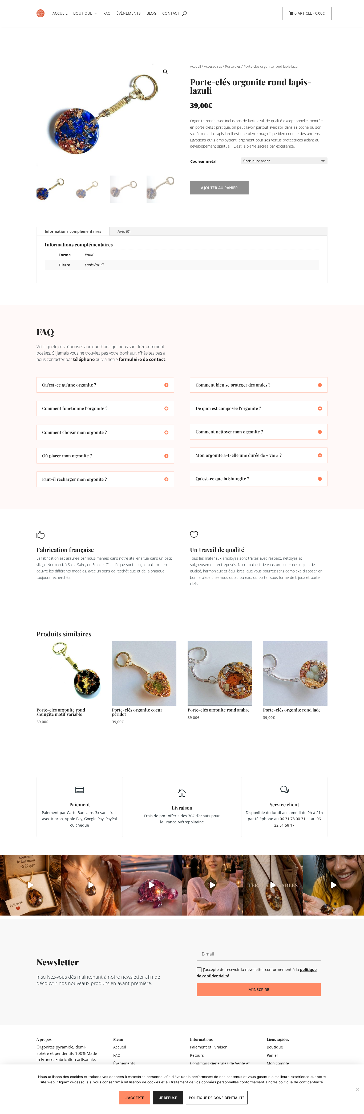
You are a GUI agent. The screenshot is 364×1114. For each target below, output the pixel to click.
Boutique (82, 13)
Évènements (128, 13)
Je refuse (168, 1098)
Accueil (59, 13)
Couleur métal (203, 161)
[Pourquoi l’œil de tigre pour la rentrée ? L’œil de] (91, 885)
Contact (170, 13)
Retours (197, 1055)
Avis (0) (124, 231)
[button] (165, 72)
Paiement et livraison (209, 1047)
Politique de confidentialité (217, 1098)
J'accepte (135, 1098)
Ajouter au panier (219, 187)
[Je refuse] (357, 1089)
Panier (272, 1055)
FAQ (107, 13)
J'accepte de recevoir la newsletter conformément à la (257, 972)
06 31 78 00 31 (292, 818)
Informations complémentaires (73, 231)
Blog (151, 13)
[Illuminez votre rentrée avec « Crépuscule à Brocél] (212, 885)
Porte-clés (233, 66)
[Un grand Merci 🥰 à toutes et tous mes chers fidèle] (30, 885)
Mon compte (278, 1063)
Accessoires (213, 66)
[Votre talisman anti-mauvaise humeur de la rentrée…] (333, 885)
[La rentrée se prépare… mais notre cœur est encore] (151, 885)
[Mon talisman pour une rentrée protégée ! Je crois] (273, 885)
